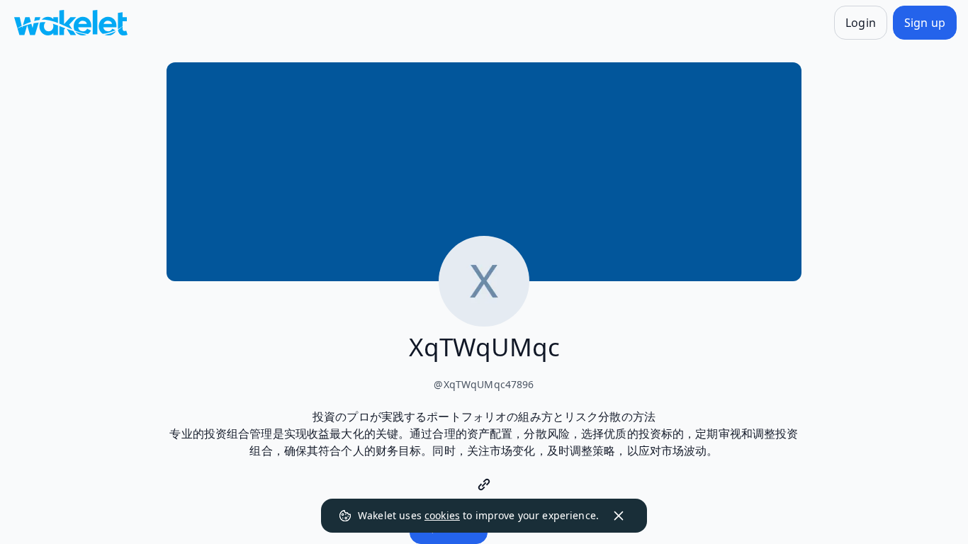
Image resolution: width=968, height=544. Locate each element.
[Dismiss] (618, 515)
